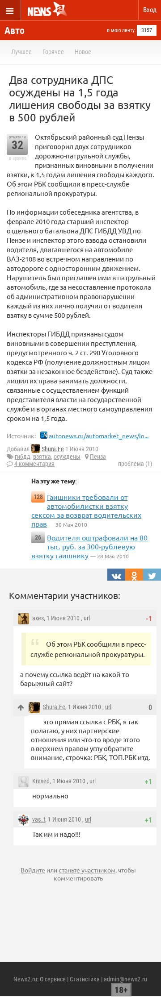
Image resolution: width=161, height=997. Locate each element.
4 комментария (34, 463)
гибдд (22, 456)
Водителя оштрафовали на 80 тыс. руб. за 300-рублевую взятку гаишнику (89, 546)
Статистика (85, 979)
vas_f (38, 819)
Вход (150, 10)
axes (38, 618)
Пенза (98, 456)
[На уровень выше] (21, 707)
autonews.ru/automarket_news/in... (98, 436)
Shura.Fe (53, 449)
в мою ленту (121, 30)
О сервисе (53, 979)
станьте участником (87, 870)
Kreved (41, 781)
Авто (14, 30)
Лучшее (21, 51)
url (87, 618)
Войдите (33, 870)
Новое (83, 51)
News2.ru (25, 979)
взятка (42, 456)
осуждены (67, 456)
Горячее (53, 51)
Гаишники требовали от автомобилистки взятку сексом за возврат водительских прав (86, 510)
